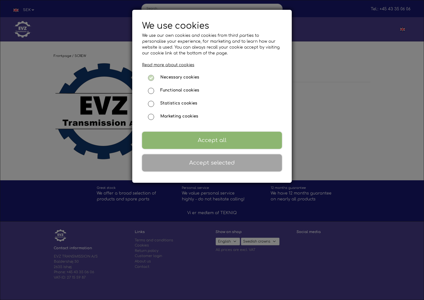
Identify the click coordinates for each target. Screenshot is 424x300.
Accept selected (212, 163)
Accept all (212, 140)
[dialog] (212, 150)
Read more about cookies (168, 65)
